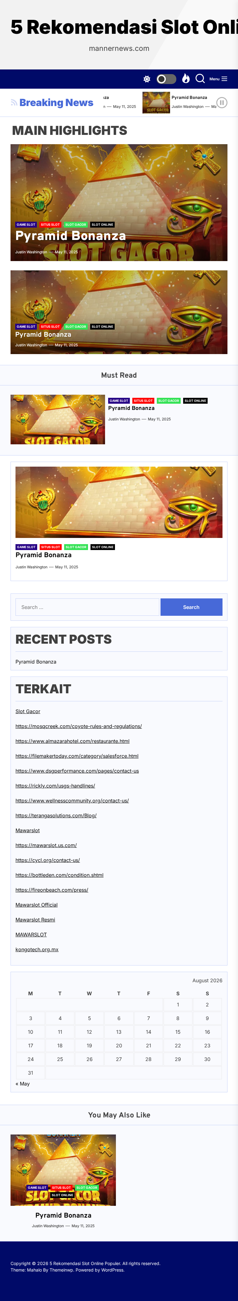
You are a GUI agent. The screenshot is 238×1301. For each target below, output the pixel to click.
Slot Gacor (27, 711)
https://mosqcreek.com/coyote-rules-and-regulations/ (78, 726)
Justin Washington (178, 106)
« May (22, 1084)
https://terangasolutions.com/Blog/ (56, 815)
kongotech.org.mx (37, 949)
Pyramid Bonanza (180, 97)
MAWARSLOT (31, 934)
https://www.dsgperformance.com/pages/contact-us (77, 771)
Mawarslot (27, 830)
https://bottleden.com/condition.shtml (59, 875)
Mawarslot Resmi (35, 920)
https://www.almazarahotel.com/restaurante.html (72, 741)
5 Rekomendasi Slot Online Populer (119, 27)
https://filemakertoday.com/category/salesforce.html (77, 756)
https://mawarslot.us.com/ (46, 845)
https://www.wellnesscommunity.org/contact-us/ (72, 800)
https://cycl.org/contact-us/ (47, 860)
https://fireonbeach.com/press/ (51, 890)
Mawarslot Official (36, 905)
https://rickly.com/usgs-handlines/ (55, 786)
